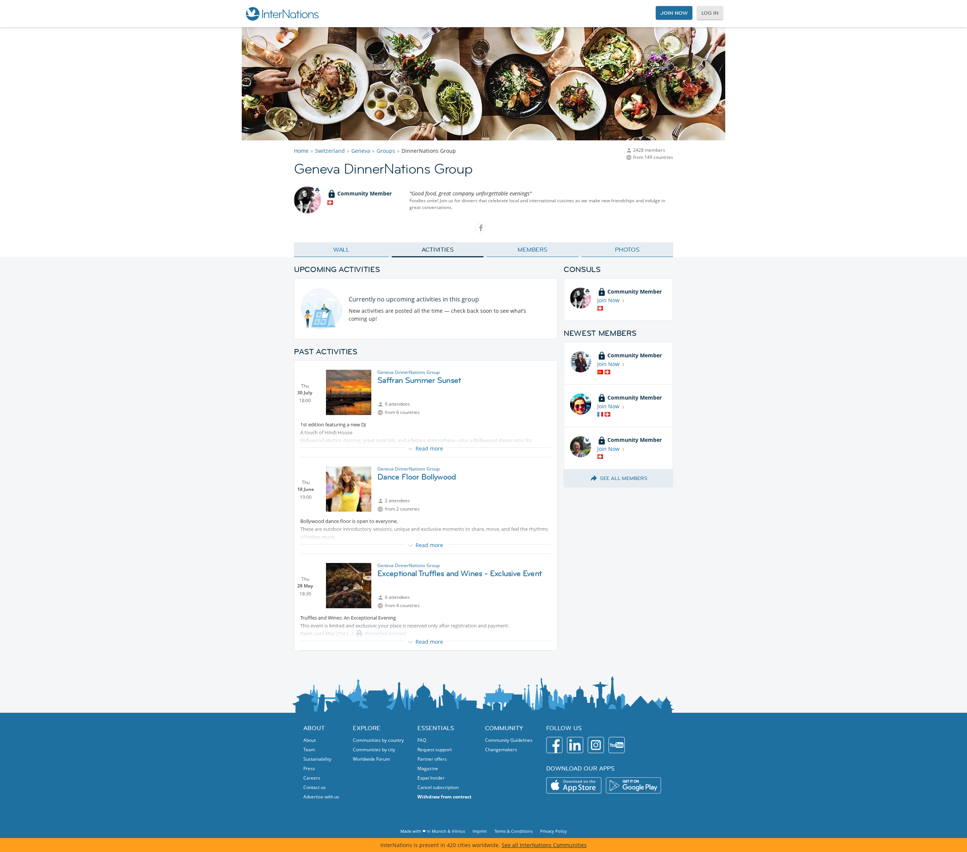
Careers (311, 778)
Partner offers (432, 759)
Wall (341, 249)
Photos (627, 249)
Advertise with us (321, 797)
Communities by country (378, 740)
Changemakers (501, 749)
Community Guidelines (509, 740)
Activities (438, 249)
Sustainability (317, 759)
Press (309, 768)
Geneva (360, 150)
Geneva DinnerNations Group (408, 372)
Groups (386, 150)
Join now (673, 12)
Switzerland (330, 150)
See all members (623, 478)
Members (532, 249)
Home (301, 150)
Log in (709, 12)
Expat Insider (431, 778)
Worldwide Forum (371, 759)
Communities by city (374, 749)
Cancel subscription (438, 787)
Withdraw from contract (444, 797)
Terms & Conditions (513, 831)
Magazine (427, 768)
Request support (434, 749)
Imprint (480, 831)
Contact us (314, 787)
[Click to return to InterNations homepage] (282, 13)
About (309, 740)
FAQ (421, 740)
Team (309, 749)
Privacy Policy (553, 831)
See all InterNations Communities (544, 845)
